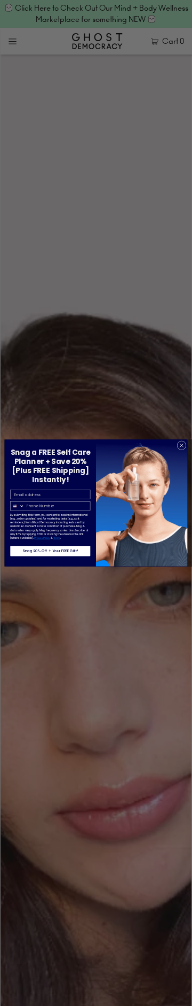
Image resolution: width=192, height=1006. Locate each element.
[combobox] (18, 505)
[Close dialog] (182, 446)
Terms (56, 538)
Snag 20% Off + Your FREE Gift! (50, 551)
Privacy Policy (42, 538)
